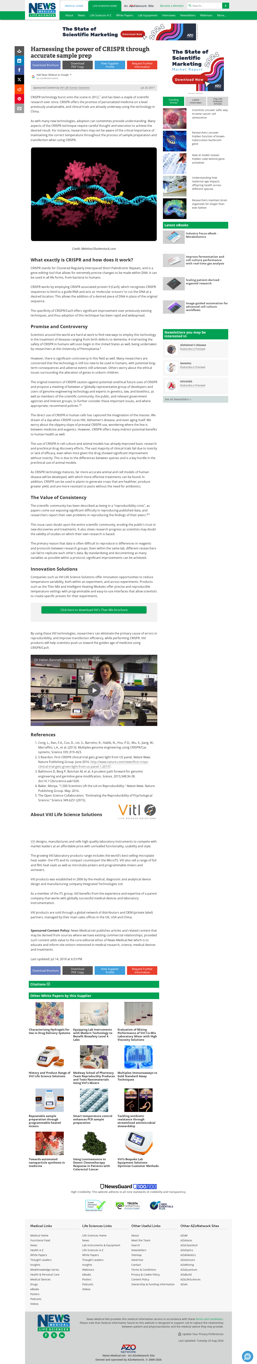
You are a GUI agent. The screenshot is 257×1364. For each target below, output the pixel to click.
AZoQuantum (188, 1269)
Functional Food (40, 1240)
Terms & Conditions (143, 1269)
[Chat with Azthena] (247, 1356)
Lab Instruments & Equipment (101, 1245)
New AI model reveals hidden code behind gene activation (208, 158)
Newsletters (138, 1250)
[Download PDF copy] (19, 51)
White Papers (38, 1255)
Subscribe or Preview (192, 348)
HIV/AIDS (186, 381)
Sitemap (136, 1255)
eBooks (34, 1289)
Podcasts (35, 1299)
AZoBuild (186, 1274)
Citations (38, 984)
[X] (19, 80)
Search (135, 1245)
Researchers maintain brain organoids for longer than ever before (209, 203)
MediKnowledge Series (44, 1269)
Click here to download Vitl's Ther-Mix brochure (94, 610)
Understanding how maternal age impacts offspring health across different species (206, 183)
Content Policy (140, 1279)
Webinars (88, 1269)
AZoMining (187, 1265)
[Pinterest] (19, 99)
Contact (136, 1265)
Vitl (33, 841)
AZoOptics (186, 1250)
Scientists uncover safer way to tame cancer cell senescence (210, 113)
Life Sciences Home (105, 6)
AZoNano (186, 1240)
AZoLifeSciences (190, 1279)
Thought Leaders (41, 1260)
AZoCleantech (189, 1245)
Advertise (137, 1260)
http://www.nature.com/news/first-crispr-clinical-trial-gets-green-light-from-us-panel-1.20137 (93, 764)
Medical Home (74, 6)
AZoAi (184, 1284)
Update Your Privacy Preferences (203, 1334)
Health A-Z (36, 1250)
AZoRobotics (188, 1255)
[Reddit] (19, 89)
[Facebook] (19, 70)
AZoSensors (187, 1260)
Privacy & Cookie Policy (145, 1274)
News (33, 1245)
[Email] (19, 108)
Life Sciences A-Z (92, 1250)
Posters (35, 1294)
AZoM (184, 1235)
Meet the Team (140, 1240)
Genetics (185, 363)
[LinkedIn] (19, 60)
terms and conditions (209, 1319)
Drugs (34, 1284)
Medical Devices (40, 1279)
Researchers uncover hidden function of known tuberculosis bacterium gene (208, 138)
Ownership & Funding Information (153, 1284)
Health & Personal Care (44, 1274)
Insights (35, 1265)
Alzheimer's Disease (193, 345)
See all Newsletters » (178, 399)
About (135, 1235)
